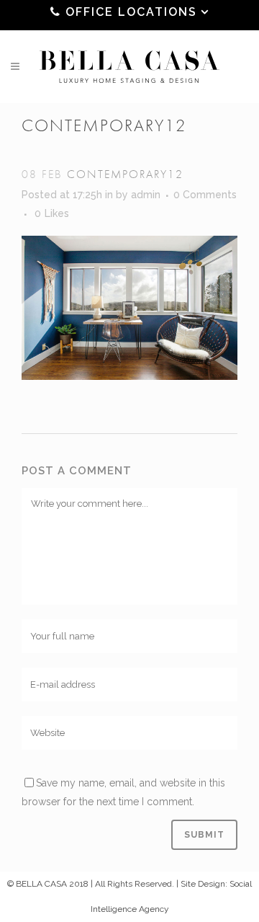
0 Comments (205, 194)
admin (145, 194)
